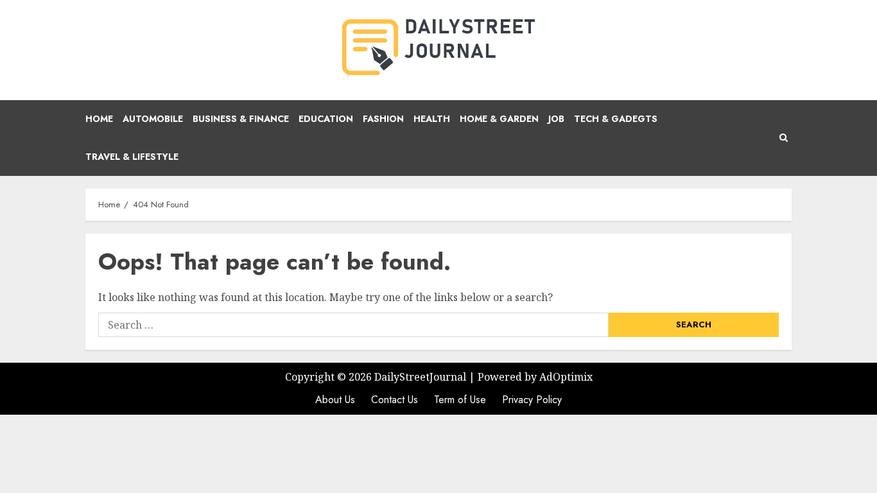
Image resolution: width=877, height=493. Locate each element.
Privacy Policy (532, 399)
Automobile (153, 118)
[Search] (784, 138)
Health (431, 118)
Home (99, 118)
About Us (335, 399)
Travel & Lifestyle (131, 156)
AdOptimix (566, 377)
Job (556, 118)
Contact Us (394, 399)
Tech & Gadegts (615, 118)
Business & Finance (241, 118)
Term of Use (460, 399)
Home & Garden (499, 118)
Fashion (383, 118)
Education (326, 118)
